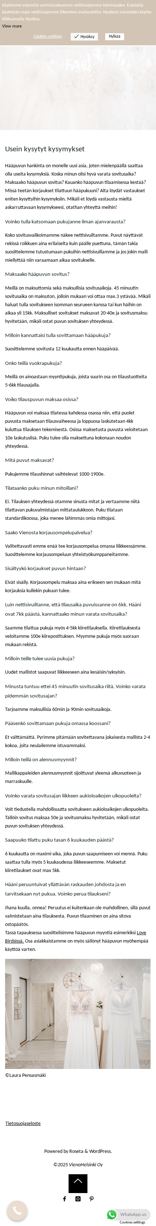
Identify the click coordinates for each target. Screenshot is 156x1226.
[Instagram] (78, 1199)
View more (12, 26)
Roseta (75, 1151)
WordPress (100, 1151)
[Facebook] (64, 1199)
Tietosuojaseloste (23, 1123)
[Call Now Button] (17, 1211)
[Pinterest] (91, 1199)
